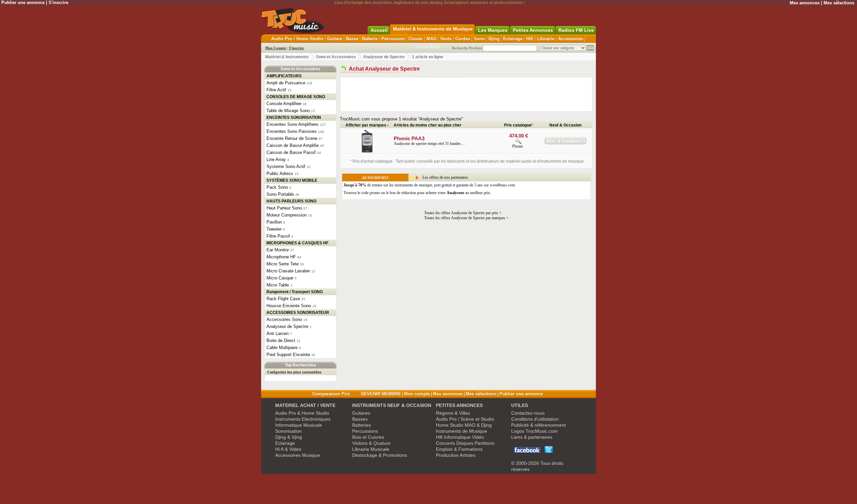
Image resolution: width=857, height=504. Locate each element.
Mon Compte (275, 48)
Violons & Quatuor (371, 443)
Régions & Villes (453, 413)
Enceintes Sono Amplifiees (292, 124)
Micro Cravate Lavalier (288, 270)
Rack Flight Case (283, 298)
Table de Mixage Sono (288, 110)
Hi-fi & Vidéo (288, 449)
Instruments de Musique (461, 431)
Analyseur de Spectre (384, 57)
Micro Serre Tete (282, 263)
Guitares (361, 413)
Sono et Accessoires (336, 57)
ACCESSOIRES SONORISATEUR (297, 312)
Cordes (462, 38)
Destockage (429, 46)
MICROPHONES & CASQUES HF (297, 243)
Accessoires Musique (297, 455)
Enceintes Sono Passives (291, 131)
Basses (360, 419)
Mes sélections (839, 2)
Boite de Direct (280, 340)
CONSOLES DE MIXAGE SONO (295, 96)
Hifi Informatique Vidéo (460, 437)
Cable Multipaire (282, 347)
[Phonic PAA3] (367, 151)
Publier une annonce (23, 2)
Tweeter (274, 229)
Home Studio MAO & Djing (464, 425)
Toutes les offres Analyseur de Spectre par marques (464, 218)
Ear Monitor (277, 249)
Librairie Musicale (370, 449)
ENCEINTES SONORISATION (293, 117)
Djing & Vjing (288, 437)
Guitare (334, 38)
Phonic (517, 146)
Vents (446, 38)
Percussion (393, 38)
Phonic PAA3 (409, 138)
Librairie (545, 38)
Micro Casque (279, 277)
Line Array (276, 159)
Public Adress (279, 173)
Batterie (370, 38)
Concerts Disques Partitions (465, 443)
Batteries (361, 425)
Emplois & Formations (459, 449)
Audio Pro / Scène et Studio (465, 419)
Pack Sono (277, 187)
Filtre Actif (276, 89)
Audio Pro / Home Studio (297, 38)
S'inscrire (58, 2)
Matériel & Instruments (287, 57)
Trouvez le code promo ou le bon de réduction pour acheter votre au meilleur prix (416, 192)
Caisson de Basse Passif (291, 152)
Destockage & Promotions (379, 455)
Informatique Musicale (298, 425)
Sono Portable (280, 194)
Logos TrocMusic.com (534, 431)
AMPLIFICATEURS (284, 76)
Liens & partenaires (531, 437)
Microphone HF (281, 256)
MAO (431, 38)
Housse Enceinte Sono (288, 305)
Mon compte (417, 393)
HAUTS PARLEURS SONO (291, 201)
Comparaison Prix (331, 393)
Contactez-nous (528, 413)
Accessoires (570, 38)
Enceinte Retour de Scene (291, 138)
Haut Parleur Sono (284, 208)
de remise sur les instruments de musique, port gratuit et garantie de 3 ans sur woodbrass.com (429, 185)
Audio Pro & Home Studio (302, 413)
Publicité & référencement (538, 425)
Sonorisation (288, 431)
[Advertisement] (466, 94)
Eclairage (513, 38)
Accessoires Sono (284, 319)
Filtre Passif (278, 236)
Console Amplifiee (283, 103)
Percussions (365, 431)
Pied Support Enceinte (288, 354)
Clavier (415, 38)
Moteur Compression (286, 215)
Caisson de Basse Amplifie (292, 145)
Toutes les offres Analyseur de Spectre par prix (461, 213)
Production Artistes (455, 455)
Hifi (529, 38)
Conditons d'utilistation (535, 419)
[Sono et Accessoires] (343, 69)
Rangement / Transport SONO (294, 291)
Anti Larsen (277, 333)
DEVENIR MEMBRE (381, 393)
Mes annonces (805, 2)
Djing (493, 38)
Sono (479, 38)
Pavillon (274, 222)
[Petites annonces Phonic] (565, 143)
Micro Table (277, 284)
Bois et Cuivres (368, 437)
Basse (352, 38)
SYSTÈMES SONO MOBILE (291, 180)
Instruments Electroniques (302, 419)
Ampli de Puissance (285, 82)
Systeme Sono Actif (285, 166)
